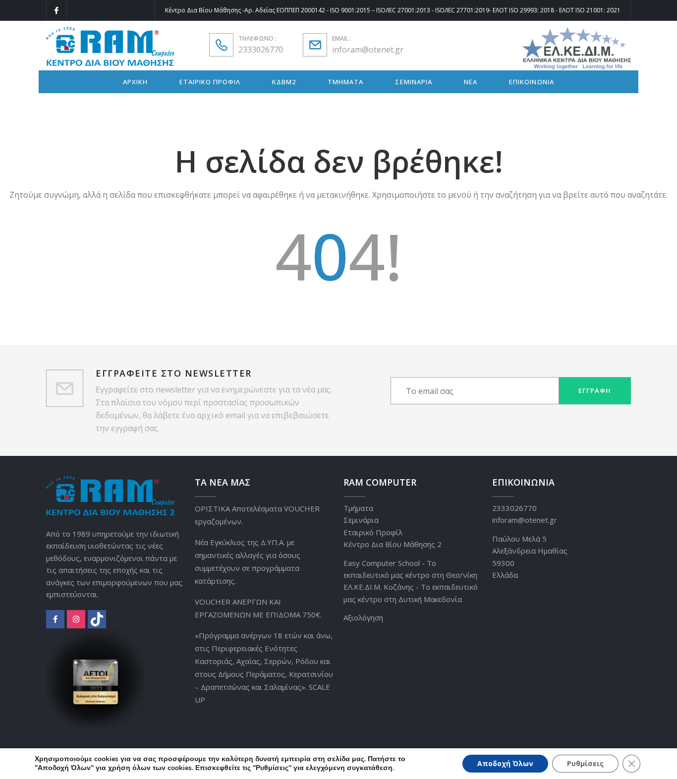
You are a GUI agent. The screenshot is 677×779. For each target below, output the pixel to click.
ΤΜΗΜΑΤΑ (345, 81)
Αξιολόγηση (363, 617)
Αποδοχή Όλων (505, 763)
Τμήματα (358, 508)
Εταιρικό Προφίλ (372, 532)
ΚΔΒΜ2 (284, 81)
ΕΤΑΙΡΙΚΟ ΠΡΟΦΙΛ (209, 81)
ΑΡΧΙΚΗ (135, 81)
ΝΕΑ (470, 81)
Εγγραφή (594, 390)
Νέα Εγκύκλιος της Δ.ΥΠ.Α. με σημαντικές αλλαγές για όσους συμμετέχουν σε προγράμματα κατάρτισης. (247, 561)
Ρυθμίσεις (585, 763)
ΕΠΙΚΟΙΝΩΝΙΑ (531, 81)
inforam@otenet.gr (367, 49)
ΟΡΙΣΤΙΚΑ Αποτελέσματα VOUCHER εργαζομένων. (257, 514)
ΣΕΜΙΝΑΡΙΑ (413, 81)
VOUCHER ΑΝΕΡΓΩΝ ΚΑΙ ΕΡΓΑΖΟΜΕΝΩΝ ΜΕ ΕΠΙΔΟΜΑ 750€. (258, 608)
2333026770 (260, 49)
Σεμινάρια (361, 520)
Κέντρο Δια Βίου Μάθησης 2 (392, 544)
